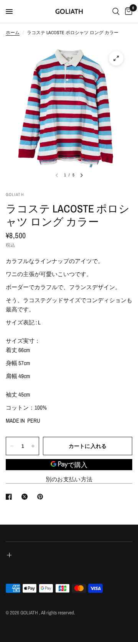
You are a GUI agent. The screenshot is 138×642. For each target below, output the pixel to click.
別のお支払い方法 (69, 479)
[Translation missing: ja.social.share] (10, 496)
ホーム (13, 33)
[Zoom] (116, 58)
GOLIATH (69, 11)
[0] (127, 11)
